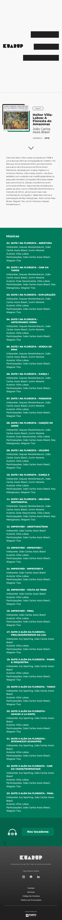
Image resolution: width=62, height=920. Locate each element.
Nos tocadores (38, 831)
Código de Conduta (31, 896)
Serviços (31, 892)
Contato (31, 888)
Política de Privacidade (31, 900)
